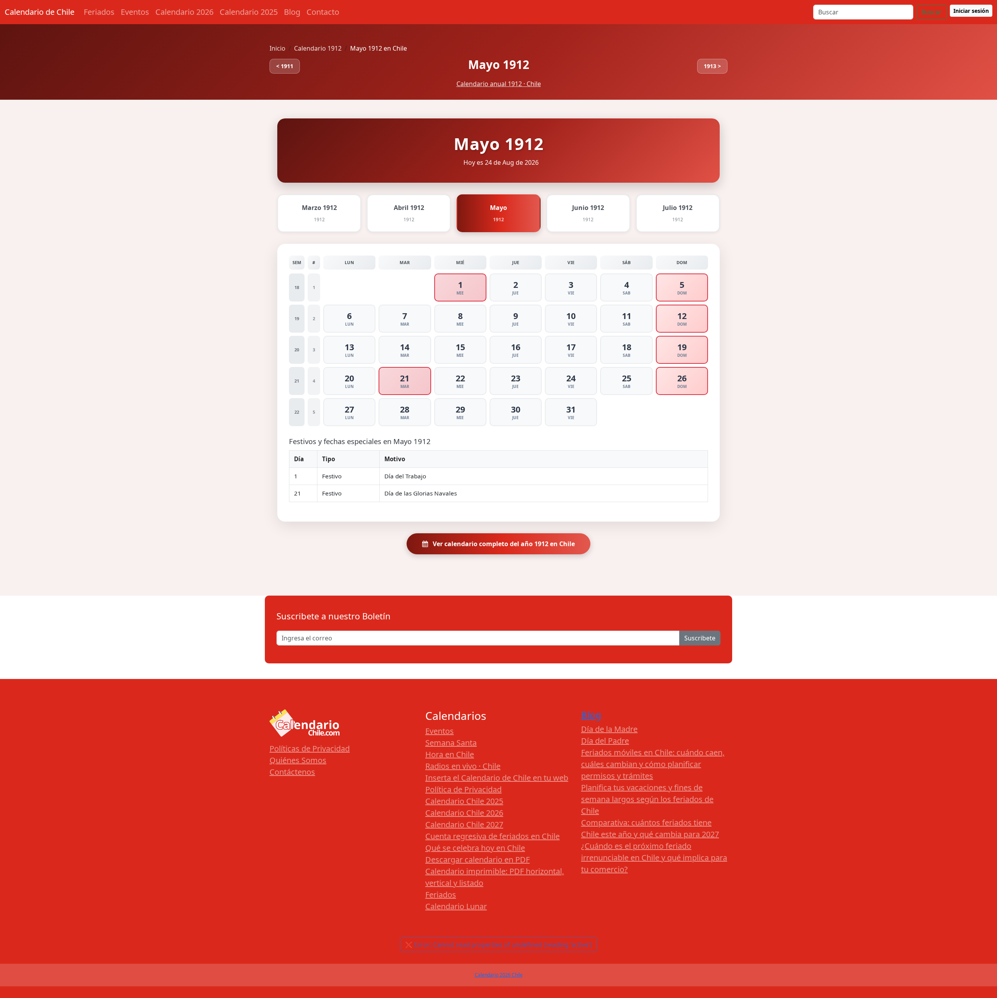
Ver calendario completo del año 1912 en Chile (503, 544)
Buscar (931, 12)
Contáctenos (292, 772)
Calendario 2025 (249, 12)
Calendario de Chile (39, 12)
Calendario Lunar (456, 906)
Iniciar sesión (971, 10)
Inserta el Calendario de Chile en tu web (496, 777)
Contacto (322, 12)
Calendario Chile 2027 (464, 824)
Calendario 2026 (184, 12)
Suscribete (699, 638)
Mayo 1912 (498, 64)
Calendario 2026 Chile (499, 975)
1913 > (712, 66)
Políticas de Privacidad (310, 748)
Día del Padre (605, 740)
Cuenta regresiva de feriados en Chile (492, 836)
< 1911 (284, 66)
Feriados (99, 12)
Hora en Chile (449, 754)
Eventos (135, 12)
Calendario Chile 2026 (464, 813)
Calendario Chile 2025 (464, 801)
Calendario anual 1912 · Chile (498, 83)
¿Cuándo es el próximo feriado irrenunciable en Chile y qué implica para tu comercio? (654, 858)
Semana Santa (451, 742)
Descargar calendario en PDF (477, 859)
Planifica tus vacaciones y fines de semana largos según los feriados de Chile (647, 799)
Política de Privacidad (463, 789)
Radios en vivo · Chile (462, 766)
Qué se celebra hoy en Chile (475, 848)
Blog (292, 12)
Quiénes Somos (298, 760)
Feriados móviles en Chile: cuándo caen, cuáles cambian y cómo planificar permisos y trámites (652, 764)
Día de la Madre (609, 729)
